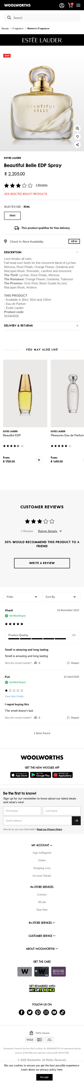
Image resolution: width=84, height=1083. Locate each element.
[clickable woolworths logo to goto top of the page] (42, 757)
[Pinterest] (38, 1012)
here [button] (59, 1069)
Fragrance (18, 28)
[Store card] (25, 972)
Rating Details (47, 531)
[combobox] (45, 18)
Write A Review (42, 563)
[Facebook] (21, 1012)
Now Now (42, 909)
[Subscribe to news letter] (76, 820)
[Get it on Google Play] (41, 775)
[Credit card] (42, 972)
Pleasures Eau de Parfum (67, 435)
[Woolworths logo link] (17, 5)
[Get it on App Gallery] (63, 775)
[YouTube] (54, 1012)
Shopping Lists (42, 868)
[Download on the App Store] (20, 775)
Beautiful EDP (12, 435)
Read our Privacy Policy (49, 829)
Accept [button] (44, 1077)
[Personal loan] (58, 972)
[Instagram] (46, 1012)
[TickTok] (62, 1012)
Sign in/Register (42, 852)
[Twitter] (30, 1012)
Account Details (42, 875)
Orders (42, 860)
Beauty (5, 28)
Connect (42, 894)
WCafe (42, 902)
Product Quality (18, 635)
